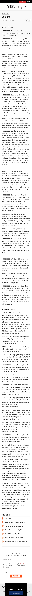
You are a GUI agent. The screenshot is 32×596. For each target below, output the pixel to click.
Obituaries (7, 567)
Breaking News (21, 565)
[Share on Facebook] (26, 20)
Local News (5, 13)
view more (15, 545)
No (10, 572)
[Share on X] (29, 20)
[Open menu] (2, 1)
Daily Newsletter (8, 565)
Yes (5, 572)
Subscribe (22, 1)
